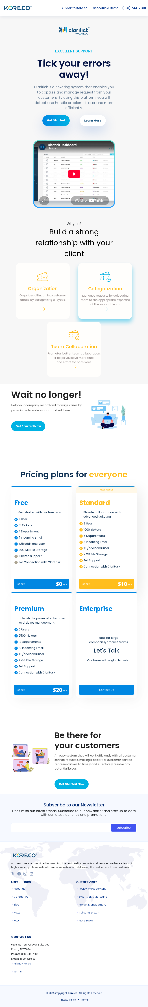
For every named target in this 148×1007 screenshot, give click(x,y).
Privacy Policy (22, 963)
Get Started (56, 120)
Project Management (92, 904)
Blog (16, 904)
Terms (18, 971)
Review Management (92, 888)
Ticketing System (89, 912)
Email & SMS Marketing (93, 896)
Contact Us (106, 690)
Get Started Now (28, 426)
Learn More (92, 120)
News (17, 912)
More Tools (86, 920)
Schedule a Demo (106, 8)
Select (42, 584)
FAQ (16, 920)
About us (19, 888)
